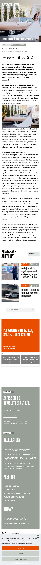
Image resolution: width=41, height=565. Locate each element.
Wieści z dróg (24, 264)
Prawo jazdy (9, 490)
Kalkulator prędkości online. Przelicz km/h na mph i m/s (16, 450)
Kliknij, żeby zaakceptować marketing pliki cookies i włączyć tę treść (11, 359)
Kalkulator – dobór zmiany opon (18, 454)
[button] (38, 536)
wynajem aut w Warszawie (23, 147)
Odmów (20, 553)
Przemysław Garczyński (33, 264)
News (3, 44)
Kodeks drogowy (11, 486)
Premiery (24, 285)
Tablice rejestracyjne (13, 497)
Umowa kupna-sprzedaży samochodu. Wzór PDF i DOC (15, 519)
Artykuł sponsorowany (18, 44)
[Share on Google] (28, 58)
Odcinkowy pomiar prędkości (16, 493)
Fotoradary (9, 501)
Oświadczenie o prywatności (20, 562)
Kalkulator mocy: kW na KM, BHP (17, 463)
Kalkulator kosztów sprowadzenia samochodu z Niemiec (20, 467)
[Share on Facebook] (19, 58)
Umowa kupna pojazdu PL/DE (16, 523)
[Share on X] (23, 58)
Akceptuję (20, 548)
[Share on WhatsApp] (32, 58)
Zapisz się (9, 416)
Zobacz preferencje (20, 559)
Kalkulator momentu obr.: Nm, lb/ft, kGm (19, 459)
